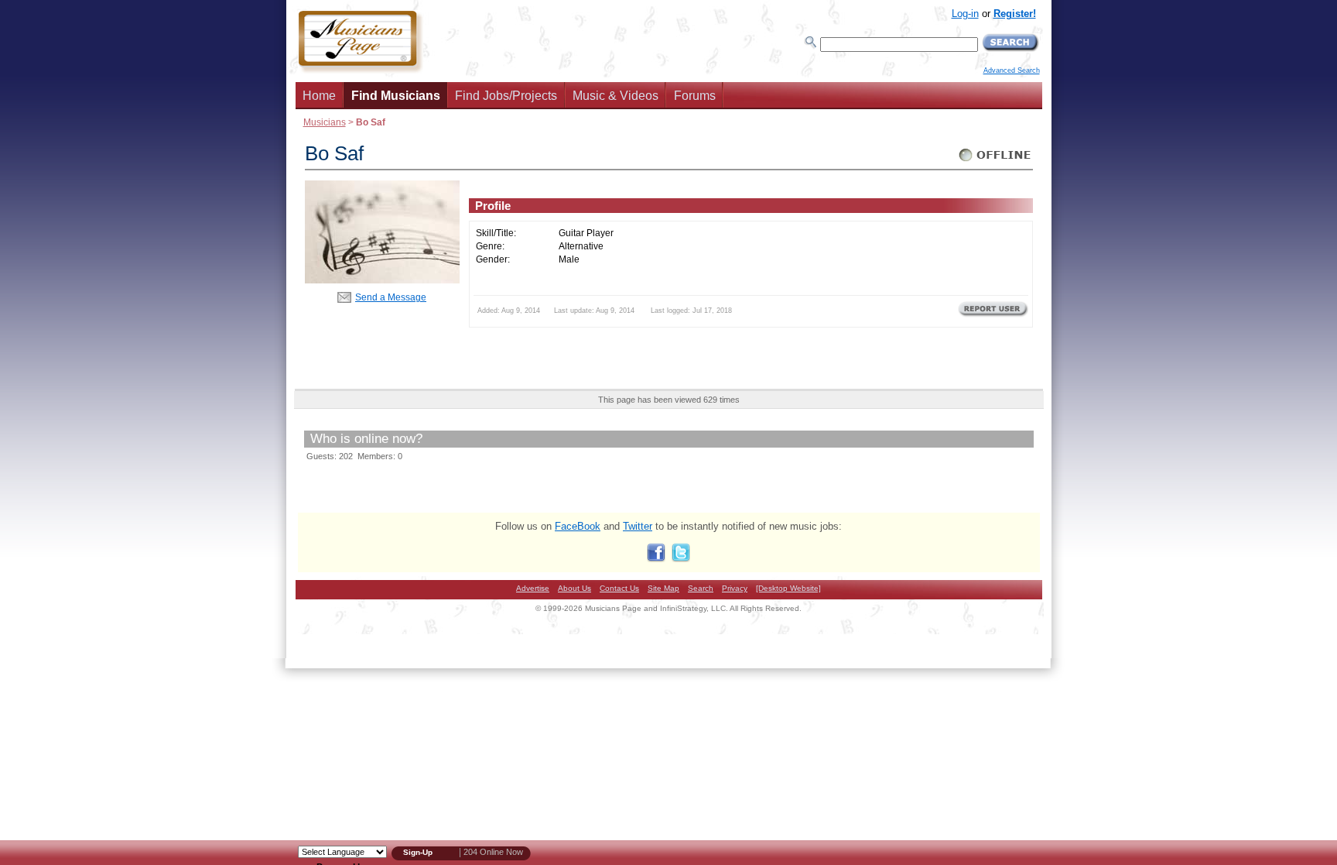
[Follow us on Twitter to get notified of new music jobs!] (681, 559)
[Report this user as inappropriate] (993, 315)
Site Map (663, 588)
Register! (1014, 13)
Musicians (324, 122)
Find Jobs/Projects (506, 95)
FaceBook (577, 526)
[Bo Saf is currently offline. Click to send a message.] (995, 161)
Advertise (532, 588)
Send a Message (390, 297)
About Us (574, 588)
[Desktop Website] (788, 588)
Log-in (965, 13)
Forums (695, 95)
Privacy (734, 588)
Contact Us (619, 588)
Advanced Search (1011, 70)
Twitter (637, 526)
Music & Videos (615, 95)
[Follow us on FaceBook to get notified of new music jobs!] (656, 559)
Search (700, 588)
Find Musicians (395, 95)
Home (319, 95)
